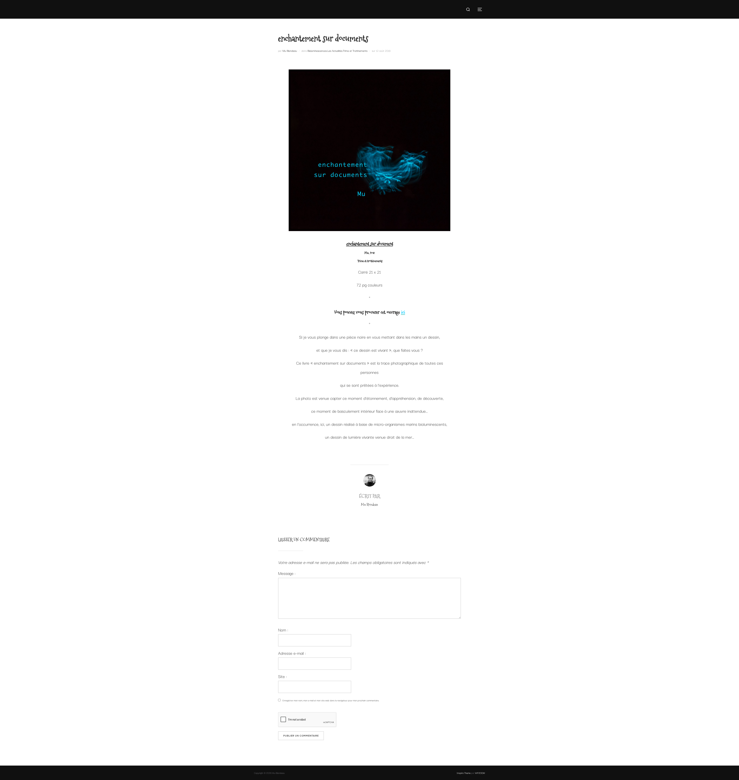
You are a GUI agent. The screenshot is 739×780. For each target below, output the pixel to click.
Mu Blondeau (290, 50)
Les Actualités (334, 50)
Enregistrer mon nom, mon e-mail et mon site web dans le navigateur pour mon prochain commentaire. (331, 700)
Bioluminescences (317, 50)
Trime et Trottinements (355, 50)
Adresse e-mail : (292, 653)
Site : (282, 676)
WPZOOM (480, 773)
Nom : (283, 629)
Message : (286, 573)
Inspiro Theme (464, 773)
